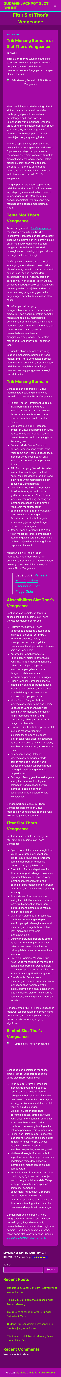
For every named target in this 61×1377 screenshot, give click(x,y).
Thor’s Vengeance (41, 228)
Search (7, 1264)
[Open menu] (55, 5)
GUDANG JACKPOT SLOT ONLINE (26, 1237)
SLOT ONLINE (13, 34)
